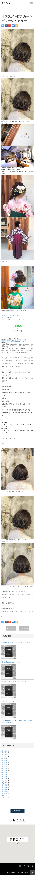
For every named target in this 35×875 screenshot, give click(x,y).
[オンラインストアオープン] (8, 710)
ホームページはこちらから (9, 315)
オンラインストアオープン (10, 701)
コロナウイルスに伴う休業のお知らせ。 (14, 681)
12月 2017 (4, 780)
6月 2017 (4, 792)
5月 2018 (4, 770)
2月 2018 (4, 776)
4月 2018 (4, 772)
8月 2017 (4, 788)
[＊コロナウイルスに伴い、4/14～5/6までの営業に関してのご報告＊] (8, 732)
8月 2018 (4, 760)
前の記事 (11, 628)
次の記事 (24, 628)
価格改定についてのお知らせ (10, 662)
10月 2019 (4, 757)
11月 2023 (4, 753)
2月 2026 (4, 751)
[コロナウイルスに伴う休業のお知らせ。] (8, 691)
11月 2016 (4, 795)
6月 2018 (4, 768)
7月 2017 (4, 790)
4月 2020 (4, 755)
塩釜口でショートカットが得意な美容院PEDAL (16, 642)
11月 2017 (4, 782)
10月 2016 (4, 797)
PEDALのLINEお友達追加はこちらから (13, 341)
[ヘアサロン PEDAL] (6, 3)
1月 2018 (4, 778)
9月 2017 (4, 786)
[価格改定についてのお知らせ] (8, 671)
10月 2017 (4, 784)
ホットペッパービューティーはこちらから (14, 319)
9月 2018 (4, 759)
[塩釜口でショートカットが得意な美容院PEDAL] (8, 652)
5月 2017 (4, 794)
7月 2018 (4, 762)
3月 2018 (4, 774)
